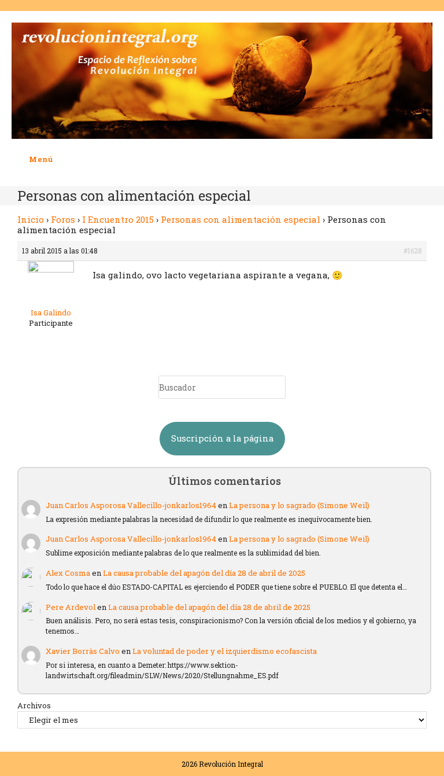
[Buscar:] (61, 159)
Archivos (34, 705)
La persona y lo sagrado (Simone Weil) (299, 505)
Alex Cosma (68, 573)
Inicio (30, 219)
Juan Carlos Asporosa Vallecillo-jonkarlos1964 (131, 505)
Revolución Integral (231, 763)
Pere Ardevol (70, 607)
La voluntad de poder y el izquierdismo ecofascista (224, 651)
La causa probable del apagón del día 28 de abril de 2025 (204, 573)
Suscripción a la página (222, 438)
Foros (63, 219)
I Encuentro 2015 (118, 219)
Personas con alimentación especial (240, 219)
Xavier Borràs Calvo (83, 651)
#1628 (413, 250)
